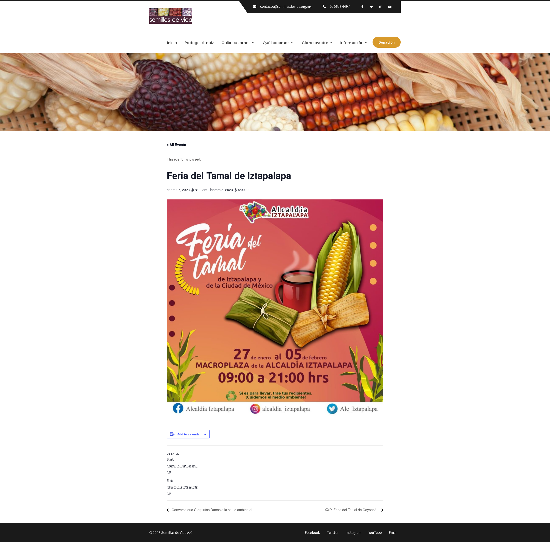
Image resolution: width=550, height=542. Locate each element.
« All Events (176, 144)
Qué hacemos (276, 42)
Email (393, 532)
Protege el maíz (199, 42)
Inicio (172, 42)
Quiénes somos (236, 42)
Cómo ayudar (315, 42)
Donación (387, 42)
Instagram (353, 532)
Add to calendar (189, 434)
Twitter (333, 532)
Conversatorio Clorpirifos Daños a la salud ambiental (211, 509)
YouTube (375, 532)
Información (352, 42)
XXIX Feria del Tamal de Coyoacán (352, 509)
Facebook (312, 532)
